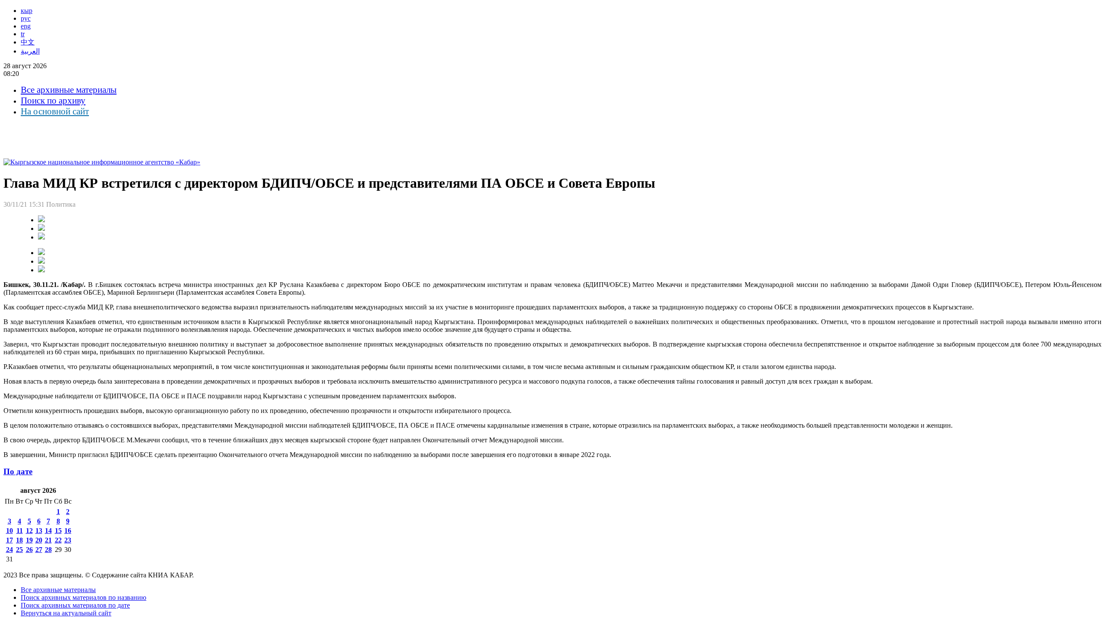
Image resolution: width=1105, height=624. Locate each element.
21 (48, 540)
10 (9, 530)
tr (23, 34)
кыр (26, 10)
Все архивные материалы (69, 90)
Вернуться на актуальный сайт (66, 613)
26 (29, 549)
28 (48, 549)
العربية (30, 51)
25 (19, 549)
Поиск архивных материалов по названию (83, 597)
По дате (17, 471)
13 (38, 530)
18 (19, 540)
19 (29, 540)
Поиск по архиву (53, 100)
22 (58, 540)
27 (38, 549)
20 (38, 540)
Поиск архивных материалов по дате (75, 605)
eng (26, 26)
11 (19, 530)
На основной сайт (55, 111)
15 (58, 530)
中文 (28, 42)
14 (48, 530)
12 (29, 530)
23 (67, 540)
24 (9, 549)
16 (67, 530)
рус (26, 18)
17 (9, 540)
